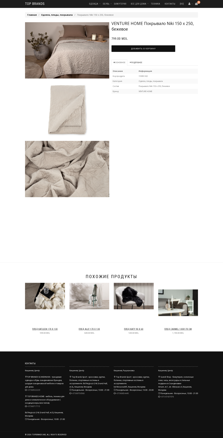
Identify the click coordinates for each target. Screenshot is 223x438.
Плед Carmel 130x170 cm (178, 329)
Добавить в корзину (143, 48)
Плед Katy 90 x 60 (133, 329)
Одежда (93, 4)
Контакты (170, 4)
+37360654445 (122, 393)
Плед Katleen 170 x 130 (45, 329)
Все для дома (138, 4)
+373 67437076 (167, 396)
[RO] (182, 4)
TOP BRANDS (35, 4)
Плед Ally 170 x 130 (89, 329)
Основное (120, 62)
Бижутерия (120, 4)
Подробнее (136, 62)
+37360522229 (33, 390)
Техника (155, 4)
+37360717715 (33, 406)
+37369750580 (78, 393)
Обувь (106, 4)
